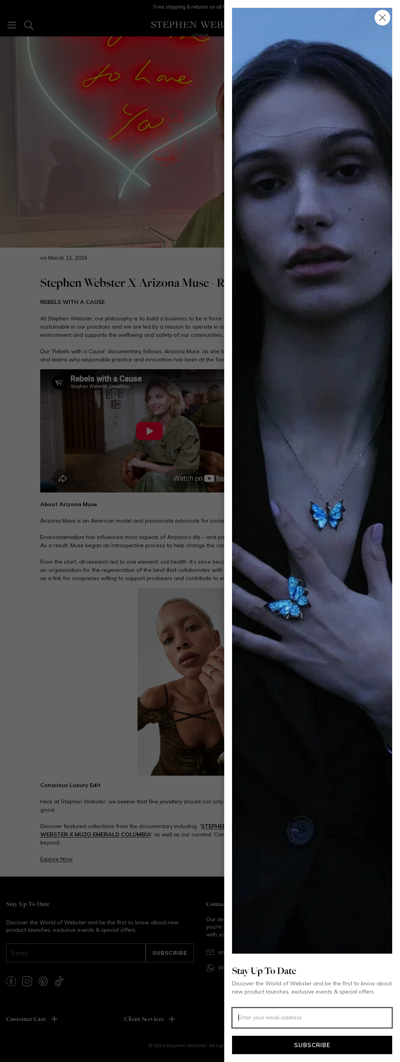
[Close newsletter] (382, 17)
